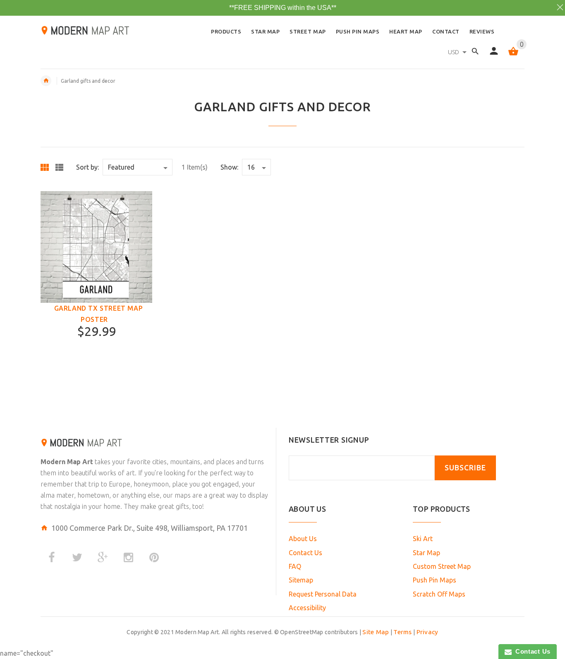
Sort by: (87, 167)
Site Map (375, 631)
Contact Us (305, 552)
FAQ (295, 566)
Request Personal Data (323, 594)
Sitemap (301, 580)
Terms (402, 631)
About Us (303, 538)
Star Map (426, 552)
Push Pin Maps (434, 580)
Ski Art (423, 538)
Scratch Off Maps (439, 594)
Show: (229, 167)
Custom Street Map (442, 566)
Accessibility (307, 607)
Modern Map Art (67, 461)
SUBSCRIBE (465, 468)
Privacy (427, 631)
